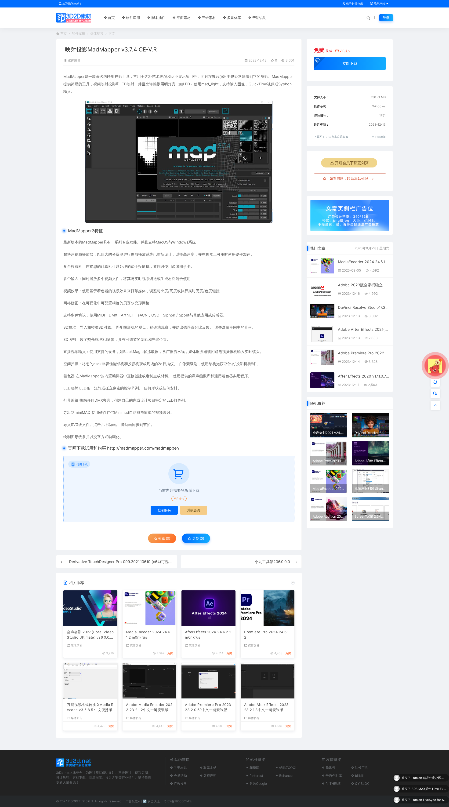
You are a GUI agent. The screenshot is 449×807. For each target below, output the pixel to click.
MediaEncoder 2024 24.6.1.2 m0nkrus (148, 635)
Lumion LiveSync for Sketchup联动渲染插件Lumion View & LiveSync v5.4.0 (429, 789)
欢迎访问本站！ (72, 3)
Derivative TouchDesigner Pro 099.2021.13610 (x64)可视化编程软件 (128, 561)
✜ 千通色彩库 (332, 776)
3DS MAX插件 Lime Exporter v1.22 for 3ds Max (429, 778)
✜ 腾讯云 (328, 768)
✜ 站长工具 (359, 768)
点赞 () (197, 538)
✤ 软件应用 (131, 17)
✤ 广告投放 (178, 783)
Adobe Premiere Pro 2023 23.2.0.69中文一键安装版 (208, 707)
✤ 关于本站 (178, 768)
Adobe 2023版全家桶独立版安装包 (363, 285)
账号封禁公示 (354, 3)
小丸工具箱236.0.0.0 (272, 561)
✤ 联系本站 (208, 768)
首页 (63, 33)
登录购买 (164, 510)
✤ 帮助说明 (257, 17)
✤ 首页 (109, 17)
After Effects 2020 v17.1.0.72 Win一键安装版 (363, 376)
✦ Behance (284, 776)
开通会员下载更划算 (352, 162)
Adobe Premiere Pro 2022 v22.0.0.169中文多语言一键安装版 (363, 353)
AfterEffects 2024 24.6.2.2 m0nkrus (208, 635)
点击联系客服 (339, 136)
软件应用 (78, 33)
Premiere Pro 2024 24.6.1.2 (267, 635)
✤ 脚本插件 (156, 17)
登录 (386, 18)
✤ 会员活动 (178, 776)
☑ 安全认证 (151, 801)
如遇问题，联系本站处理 (349, 178)
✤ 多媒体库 (232, 17)
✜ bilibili (357, 776)
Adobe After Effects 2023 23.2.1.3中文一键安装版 (266, 707)
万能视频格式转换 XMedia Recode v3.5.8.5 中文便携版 (90, 707)
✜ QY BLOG (360, 783)
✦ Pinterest (254, 776)
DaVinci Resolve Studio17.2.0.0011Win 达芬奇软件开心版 (363, 307)
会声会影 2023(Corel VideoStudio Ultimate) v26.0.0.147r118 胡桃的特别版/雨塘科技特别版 (90, 635)
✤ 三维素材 (207, 17)
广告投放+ (133, 801)
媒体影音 (96, 33)
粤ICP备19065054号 (178, 801)
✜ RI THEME (331, 783)
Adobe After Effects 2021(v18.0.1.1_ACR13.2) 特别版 (363, 329)
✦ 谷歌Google (256, 783)
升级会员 (193, 510)
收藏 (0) (163, 538)
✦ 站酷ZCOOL (286, 768)
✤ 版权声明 (208, 776)
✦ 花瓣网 (252, 768)
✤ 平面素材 (182, 17)
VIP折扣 (179, 498)
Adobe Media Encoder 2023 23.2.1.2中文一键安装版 (149, 707)
